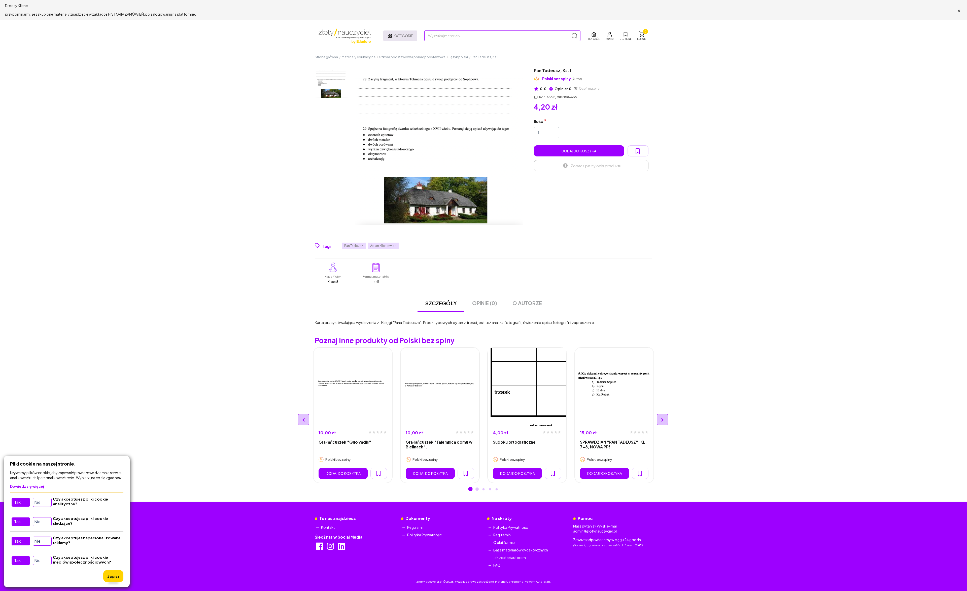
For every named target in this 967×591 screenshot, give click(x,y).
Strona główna (326, 57)
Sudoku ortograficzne (514, 442)
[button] (609, 35)
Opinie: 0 (562, 88)
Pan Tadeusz (353, 246)
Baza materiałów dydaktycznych (520, 550)
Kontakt (328, 527)
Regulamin (416, 527)
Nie (37, 502)
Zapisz (113, 576)
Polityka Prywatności (424, 535)
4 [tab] (490, 489)
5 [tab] (496, 489)
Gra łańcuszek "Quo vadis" (345, 442)
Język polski (458, 57)
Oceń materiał (589, 88)
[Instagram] (331, 547)
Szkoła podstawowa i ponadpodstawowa (412, 57)
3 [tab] (483, 489)
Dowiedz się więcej (27, 486)
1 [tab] (470, 489)
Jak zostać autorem (509, 557)
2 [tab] (476, 489)
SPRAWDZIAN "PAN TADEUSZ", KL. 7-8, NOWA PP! (613, 444)
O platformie (504, 542)
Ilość (538, 121)
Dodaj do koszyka (579, 151)
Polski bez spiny (562, 79)
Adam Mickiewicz (383, 246)
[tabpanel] (353, 415)
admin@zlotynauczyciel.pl (595, 531)
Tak (17, 502)
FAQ (496, 565)
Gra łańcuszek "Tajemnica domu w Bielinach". (439, 444)
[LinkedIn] (342, 547)
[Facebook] (320, 547)
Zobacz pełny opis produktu (596, 165)
